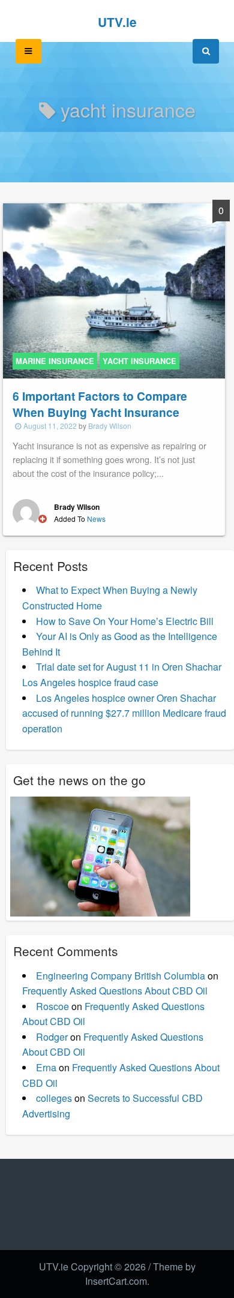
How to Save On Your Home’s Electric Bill (125, 621)
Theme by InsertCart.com (140, 1274)
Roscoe (52, 1006)
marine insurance (55, 361)
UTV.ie (117, 22)
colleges (54, 1098)
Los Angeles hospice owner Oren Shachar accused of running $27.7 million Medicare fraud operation (124, 713)
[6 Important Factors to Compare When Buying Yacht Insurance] (114, 289)
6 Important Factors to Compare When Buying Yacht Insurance (100, 403)
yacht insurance (139, 361)
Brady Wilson (109, 425)
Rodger (52, 1037)
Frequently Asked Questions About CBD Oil (115, 990)
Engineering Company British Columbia (120, 975)
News (96, 518)
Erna (46, 1067)
